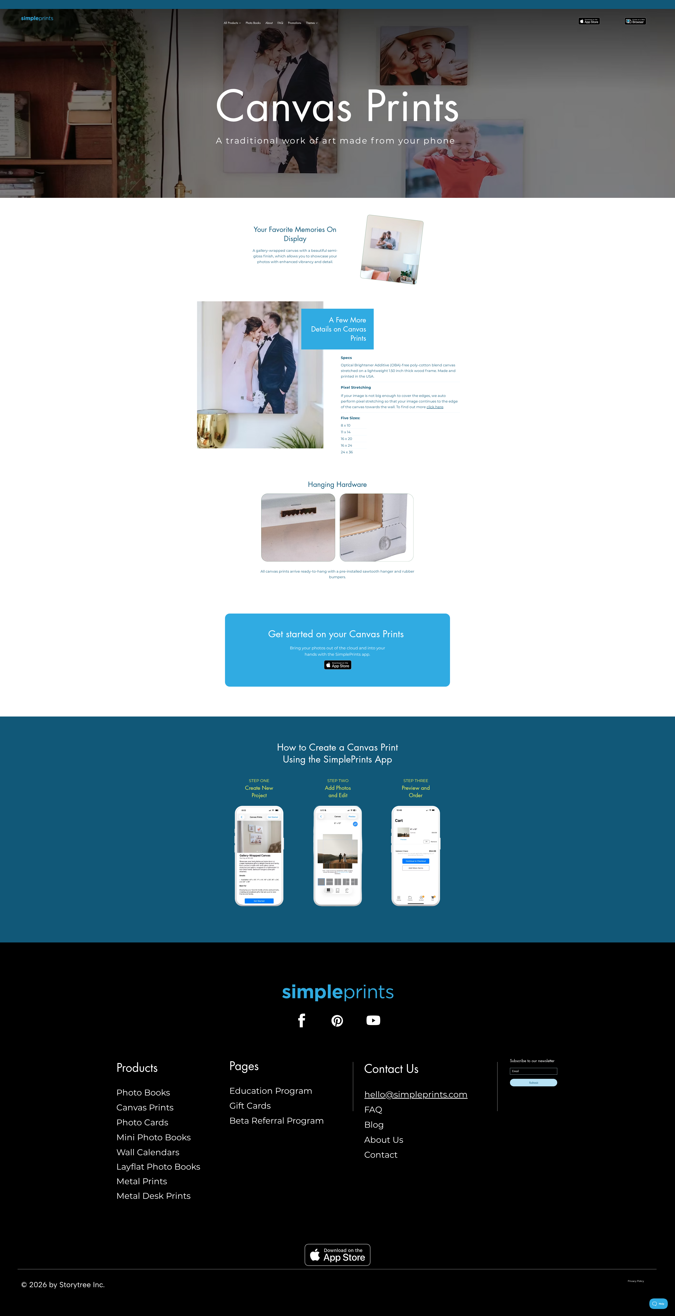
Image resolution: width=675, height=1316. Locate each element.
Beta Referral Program (276, 1121)
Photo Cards (142, 1122)
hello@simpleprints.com (416, 1094)
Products (137, 1067)
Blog (374, 1125)
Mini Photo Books (153, 1137)
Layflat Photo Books (158, 1167)
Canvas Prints (144, 1107)
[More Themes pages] (317, 23)
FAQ (373, 1109)
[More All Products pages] (240, 23)
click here (435, 407)
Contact (381, 1155)
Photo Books (143, 1092)
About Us (383, 1140)
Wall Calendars (147, 1152)
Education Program (270, 1091)
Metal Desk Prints (153, 1196)
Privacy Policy (636, 1281)
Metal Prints (141, 1181)
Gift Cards (250, 1106)
